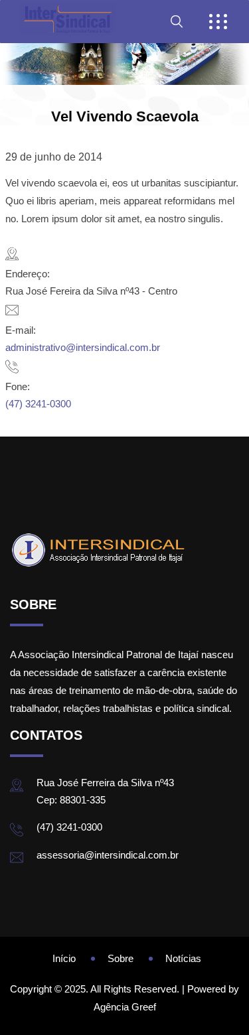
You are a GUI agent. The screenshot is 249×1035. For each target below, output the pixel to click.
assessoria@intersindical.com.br (108, 855)
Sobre (120, 958)
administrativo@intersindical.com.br (82, 347)
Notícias (183, 958)
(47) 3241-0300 (38, 403)
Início (64, 958)
